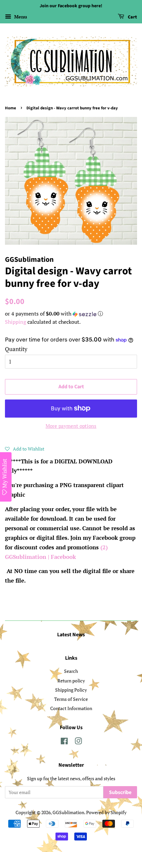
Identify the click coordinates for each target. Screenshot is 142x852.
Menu (20, 17)
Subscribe (120, 792)
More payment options (71, 426)
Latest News (71, 634)
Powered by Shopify (106, 812)
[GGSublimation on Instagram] (78, 742)
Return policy (71, 680)
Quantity (16, 349)
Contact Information (71, 708)
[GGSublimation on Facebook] (64, 742)
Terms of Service (71, 699)
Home (10, 108)
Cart (132, 17)
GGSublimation (68, 812)
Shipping (15, 321)
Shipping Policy (71, 690)
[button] (71, 313)
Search (71, 671)
